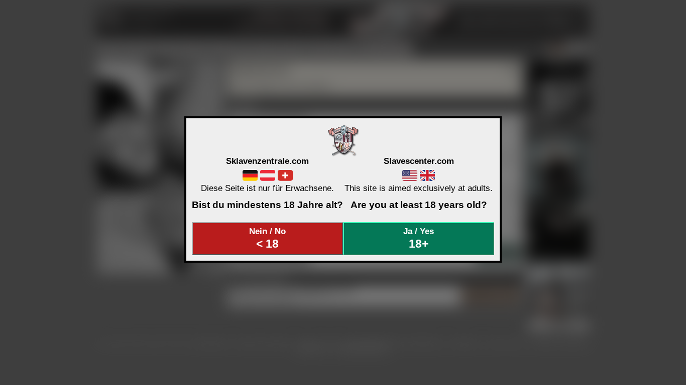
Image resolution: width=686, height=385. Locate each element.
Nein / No (267, 238)
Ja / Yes (418, 238)
